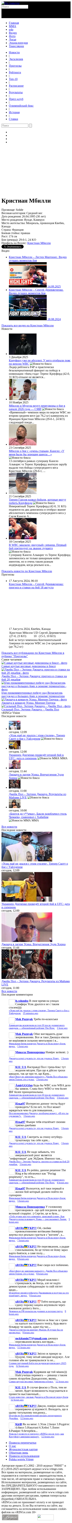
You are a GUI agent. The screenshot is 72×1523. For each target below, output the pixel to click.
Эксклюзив (16, 59)
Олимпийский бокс (21, 105)
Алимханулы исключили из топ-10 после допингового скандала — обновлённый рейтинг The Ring (37, 1026)
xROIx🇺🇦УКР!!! (26, 1228)
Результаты (16, 92)
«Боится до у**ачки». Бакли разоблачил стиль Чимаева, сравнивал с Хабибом (38, 815)
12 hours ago (22, 1366)
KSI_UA (20, 1067)
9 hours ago (35, 1295)
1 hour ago (62, 1028)
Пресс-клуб (16, 99)
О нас (12, 1446)
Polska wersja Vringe (21, 1459)
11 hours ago (23, 1347)
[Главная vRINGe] (10, 3)
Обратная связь (18, 1452)
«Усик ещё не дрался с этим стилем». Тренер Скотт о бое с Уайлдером (37, 737)
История (14, 112)
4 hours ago (62, 1182)
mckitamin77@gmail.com (31, 1338)
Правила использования (24, 1456)
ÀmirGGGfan (24, 1085)
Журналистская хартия (23, 1449)
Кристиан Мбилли (39, 243)
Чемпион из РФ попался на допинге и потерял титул (36, 1311)
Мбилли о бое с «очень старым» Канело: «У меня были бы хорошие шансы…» (36, 452)
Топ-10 (13, 79)
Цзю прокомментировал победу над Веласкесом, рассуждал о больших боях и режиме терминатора (33, 694)
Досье (12, 39)
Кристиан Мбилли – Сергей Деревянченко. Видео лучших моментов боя (36, 291)
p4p (11, 29)
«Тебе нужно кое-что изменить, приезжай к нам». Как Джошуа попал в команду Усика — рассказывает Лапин (38, 1218)
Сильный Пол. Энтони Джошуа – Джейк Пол (30, 709)
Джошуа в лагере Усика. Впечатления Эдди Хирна (33, 944)
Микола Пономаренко (30, 1052)
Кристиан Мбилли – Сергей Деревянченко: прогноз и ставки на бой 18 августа (36, 586)
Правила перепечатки (22, 1442)
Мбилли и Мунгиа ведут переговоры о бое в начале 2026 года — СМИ (37, 407)
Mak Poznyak (24, 1019)
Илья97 (20, 1103)
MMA (12, 26)
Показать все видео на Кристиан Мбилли (27, 325)
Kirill (18, 1424)
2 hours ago (42, 1079)
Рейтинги (15, 72)
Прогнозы (15, 65)
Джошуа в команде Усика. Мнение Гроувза (28, 702)
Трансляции (16, 46)
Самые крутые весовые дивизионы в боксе (28, 666)
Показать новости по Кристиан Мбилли (26, 571)
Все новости (9, 826)
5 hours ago (23, 1201)
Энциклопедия (18, 42)
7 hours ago (23, 1240)
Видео (13, 32)
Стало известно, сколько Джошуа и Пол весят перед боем (38, 1397)
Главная (14, 22)
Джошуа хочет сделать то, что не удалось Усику (34, 1058)
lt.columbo (21, 1000)
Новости (14, 52)
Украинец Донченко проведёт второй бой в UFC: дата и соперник (36, 756)
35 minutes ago (30, 1013)
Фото (12, 36)
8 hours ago (23, 1259)
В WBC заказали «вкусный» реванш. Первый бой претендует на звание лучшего (37, 546)
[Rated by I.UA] (45, 1519)
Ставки (13, 119)
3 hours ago (62, 1097)
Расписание (16, 85)
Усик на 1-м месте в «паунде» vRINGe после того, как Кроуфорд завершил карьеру (36, 1435)
